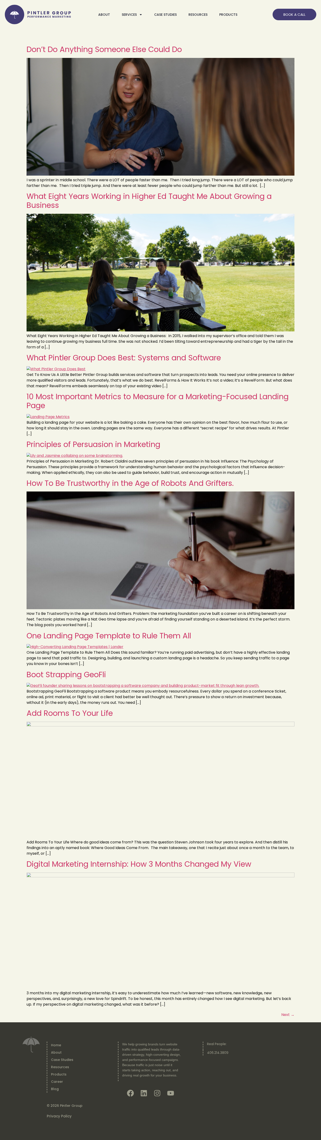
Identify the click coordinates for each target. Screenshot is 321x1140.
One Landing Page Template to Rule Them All (109, 635)
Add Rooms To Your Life (70, 713)
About (104, 14)
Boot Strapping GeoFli (66, 674)
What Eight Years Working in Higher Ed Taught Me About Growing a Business (149, 200)
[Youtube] (171, 1093)
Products (59, 1074)
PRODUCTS (228, 14)
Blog (55, 1089)
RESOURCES (197, 14)
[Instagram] (157, 1093)
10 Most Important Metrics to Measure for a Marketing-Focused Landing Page (158, 401)
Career (57, 1081)
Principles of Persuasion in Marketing (93, 444)
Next (287, 1014)
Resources (60, 1067)
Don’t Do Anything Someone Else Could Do (104, 49)
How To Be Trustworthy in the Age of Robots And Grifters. (130, 483)
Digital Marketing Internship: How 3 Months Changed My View (139, 864)
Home (56, 1045)
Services (129, 14)
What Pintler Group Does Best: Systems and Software (124, 357)
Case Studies (165, 14)
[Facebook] (130, 1093)
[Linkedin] (144, 1093)
